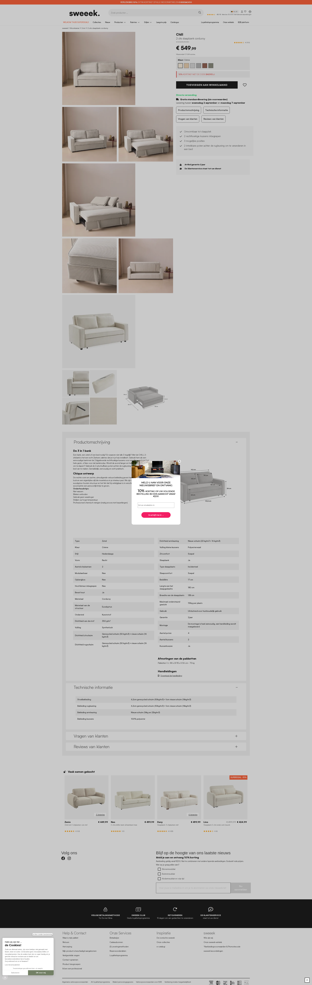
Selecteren (15, 973)
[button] (5, 977)
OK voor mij (41, 973)
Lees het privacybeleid (12, 965)
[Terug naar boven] (307, 980)
